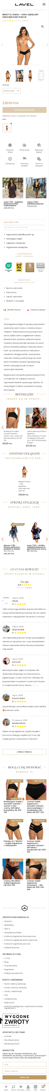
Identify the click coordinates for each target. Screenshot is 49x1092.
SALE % (7, 929)
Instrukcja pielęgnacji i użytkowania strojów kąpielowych (23, 1007)
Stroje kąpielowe (14, 10)
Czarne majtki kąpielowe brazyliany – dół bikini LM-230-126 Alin (35, 885)
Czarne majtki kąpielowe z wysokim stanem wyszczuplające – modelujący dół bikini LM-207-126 (35, 807)
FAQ (6, 995)
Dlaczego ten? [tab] (11, 222)
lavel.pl (5, 10)
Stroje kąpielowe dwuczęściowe (33, 10)
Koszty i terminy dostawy (15, 987)
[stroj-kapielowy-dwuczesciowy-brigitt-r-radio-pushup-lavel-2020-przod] (24, 44)
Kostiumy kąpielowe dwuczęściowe (20, 936)
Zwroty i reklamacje (13, 991)
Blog (6, 962)
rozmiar (6, 85)
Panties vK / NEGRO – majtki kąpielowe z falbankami (13, 843)
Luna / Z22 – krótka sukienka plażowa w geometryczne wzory (36, 547)
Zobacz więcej (24, 752)
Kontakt (7, 1036)
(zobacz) (25, 21)
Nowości (8, 921)
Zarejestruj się (10, 999)
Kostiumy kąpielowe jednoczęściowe (20, 940)
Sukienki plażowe (11, 947)
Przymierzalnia (10, 965)
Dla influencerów (11, 1040)
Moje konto (9, 1002)
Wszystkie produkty (12, 932)
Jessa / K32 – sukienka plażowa (35, 203)
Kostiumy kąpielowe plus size (17, 944)
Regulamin (9, 969)
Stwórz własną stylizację (15, 984)
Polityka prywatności (13, 973)
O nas (7, 958)
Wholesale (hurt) (11, 1044)
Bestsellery (9, 925)
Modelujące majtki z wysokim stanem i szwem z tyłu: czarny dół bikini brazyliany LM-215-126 (13, 435)
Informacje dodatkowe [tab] (16, 227)
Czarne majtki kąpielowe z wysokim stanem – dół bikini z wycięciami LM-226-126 (36, 846)
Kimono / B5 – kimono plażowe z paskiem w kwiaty (12, 547)
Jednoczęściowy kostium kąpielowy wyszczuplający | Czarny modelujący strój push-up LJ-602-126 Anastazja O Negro (36, 437)
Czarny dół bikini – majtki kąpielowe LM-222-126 (13, 883)
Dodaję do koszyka (25, 110)
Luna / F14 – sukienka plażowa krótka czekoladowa (13, 204)
